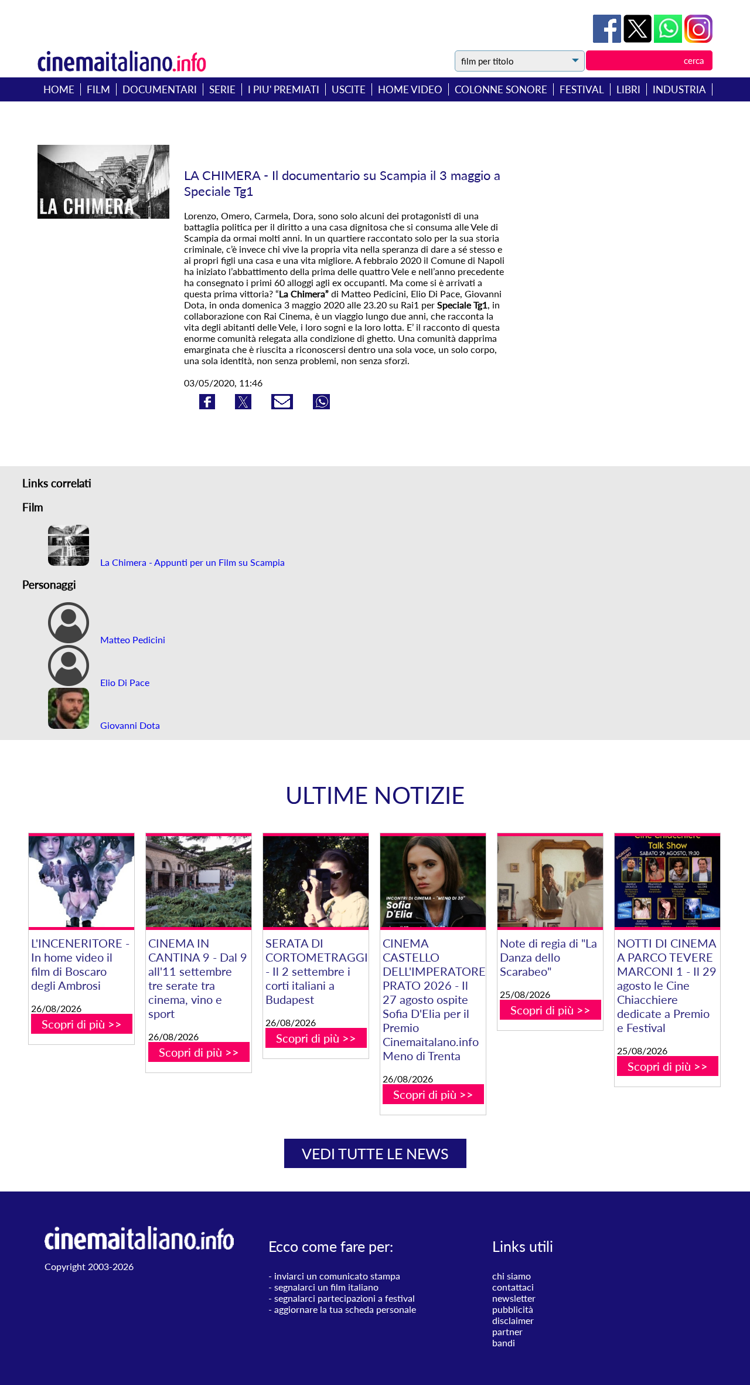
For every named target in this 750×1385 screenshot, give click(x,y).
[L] (81, 881)
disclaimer (513, 1320)
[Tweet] (638, 39)
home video (410, 89)
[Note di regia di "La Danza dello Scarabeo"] (550, 881)
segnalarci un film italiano (326, 1286)
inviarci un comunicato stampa (337, 1275)
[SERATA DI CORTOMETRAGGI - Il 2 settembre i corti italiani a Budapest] (316, 881)
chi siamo (511, 1275)
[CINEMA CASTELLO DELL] (433, 881)
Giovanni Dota (129, 725)
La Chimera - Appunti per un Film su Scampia (191, 562)
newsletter (514, 1297)
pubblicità (512, 1309)
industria (679, 89)
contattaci (513, 1286)
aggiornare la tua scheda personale (345, 1309)
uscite (349, 89)
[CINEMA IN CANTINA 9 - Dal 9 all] (198, 881)
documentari (159, 89)
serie (222, 89)
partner (507, 1331)
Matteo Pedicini (131, 639)
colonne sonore (501, 89)
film (98, 89)
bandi (503, 1342)
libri (628, 89)
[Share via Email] (283, 405)
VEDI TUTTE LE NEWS (375, 1153)
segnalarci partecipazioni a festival (344, 1297)
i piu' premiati (283, 89)
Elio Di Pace (123, 682)
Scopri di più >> (82, 1024)
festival (582, 89)
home (58, 89)
